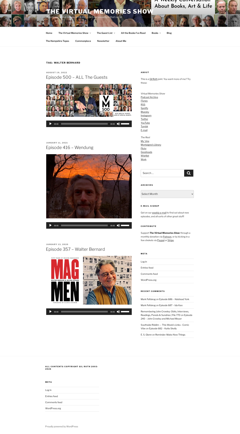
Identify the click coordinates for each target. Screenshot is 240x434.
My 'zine (145, 141)
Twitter (144, 119)
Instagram (146, 115)
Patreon (167, 236)
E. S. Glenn (146, 334)
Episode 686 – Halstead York (174, 299)
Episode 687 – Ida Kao (171, 305)
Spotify (144, 108)
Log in (144, 261)
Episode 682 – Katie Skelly (163, 328)
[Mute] (118, 123)
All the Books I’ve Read (133, 33)
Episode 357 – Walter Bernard (75, 249)
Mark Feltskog (148, 299)
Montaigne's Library (151, 144)
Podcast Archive (149, 97)
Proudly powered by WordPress (61, 426)
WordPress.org (148, 279)
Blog (169, 33)
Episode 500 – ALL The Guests (76, 77)
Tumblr (144, 126)
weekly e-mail (159, 212)
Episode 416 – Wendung (69, 147)
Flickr (143, 148)
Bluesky (145, 111)
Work (143, 159)
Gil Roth (154, 79)
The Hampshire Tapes (57, 41)
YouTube (145, 122)
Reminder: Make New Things (170, 334)
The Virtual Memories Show (100, 11)
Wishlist (145, 155)
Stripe (171, 240)
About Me (121, 41)
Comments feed (149, 273)
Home (49, 33)
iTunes (144, 100)
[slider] (125, 123)
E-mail (144, 130)
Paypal (160, 240)
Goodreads (146, 152)
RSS (143, 104)
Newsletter (103, 41)
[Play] (50, 123)
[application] (89, 124)
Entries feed (147, 267)
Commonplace (83, 41)
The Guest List (104, 33)
